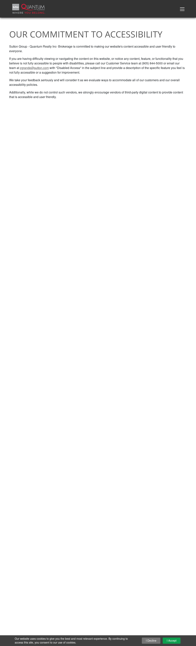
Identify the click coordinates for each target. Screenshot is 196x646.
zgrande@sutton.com (34, 68)
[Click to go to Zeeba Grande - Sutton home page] (28, 8)
